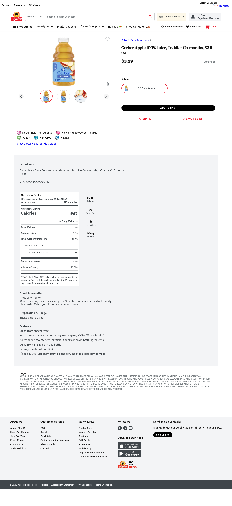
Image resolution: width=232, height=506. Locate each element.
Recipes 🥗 (115, 26)
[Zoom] (107, 84)
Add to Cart (168, 108)
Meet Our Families (20, 432)
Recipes (83, 436)
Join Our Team (18, 436)
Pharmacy (19, 5)
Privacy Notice (85, 485)
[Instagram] (125, 429)
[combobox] (34, 17)
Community (16, 444)
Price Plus (84, 444)
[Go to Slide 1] (46, 96)
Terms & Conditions (104, 485)
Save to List (194, 119)
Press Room (17, 440)
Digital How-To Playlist (91, 452)
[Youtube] (131, 429)
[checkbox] (107, 39)
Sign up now (162, 434)
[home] (17, 17)
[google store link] (129, 456)
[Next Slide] (106, 96)
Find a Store (86, 428)
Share (146, 119)
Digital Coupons (66, 26)
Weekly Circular (87, 432)
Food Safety (47, 436)
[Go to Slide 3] (80, 96)
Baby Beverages (140, 40)
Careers (6, 5)
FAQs (43, 428)
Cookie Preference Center (93, 456)
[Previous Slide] (21, 96)
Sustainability (18, 448)
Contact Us (46, 448)
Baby (124, 40)
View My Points (49, 444)
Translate (224, 6)
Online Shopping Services (54, 440)
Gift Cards (34, 5)
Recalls (44, 432)
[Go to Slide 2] (63, 96)
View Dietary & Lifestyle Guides (36, 143)
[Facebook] (120, 429)
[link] (172, 27)
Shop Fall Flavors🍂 (138, 26)
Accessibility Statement (62, 485)
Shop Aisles (24, 26)
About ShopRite (19, 428)
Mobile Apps (86, 448)
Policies (44, 485)
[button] (182, 15)
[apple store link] (129, 448)
